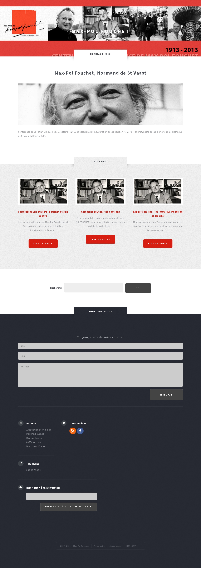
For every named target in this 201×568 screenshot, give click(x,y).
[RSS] (72, 431)
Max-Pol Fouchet (101, 31)
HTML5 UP (131, 546)
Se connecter (115, 546)
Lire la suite (43, 243)
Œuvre (78, 10)
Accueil (37, 10)
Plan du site (99, 546)
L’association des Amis (156, 10)
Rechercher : (57, 287)
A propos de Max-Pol (123, 10)
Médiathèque (97, 10)
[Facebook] (80, 431)
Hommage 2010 (100, 54)
